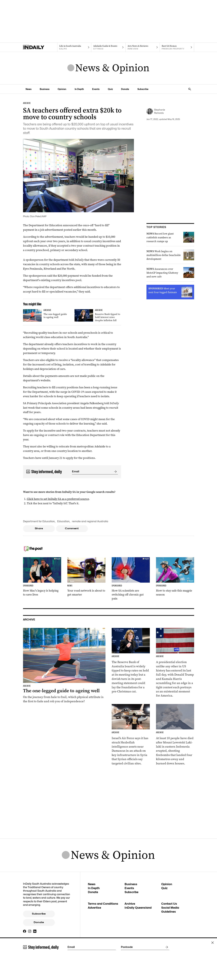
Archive (130, 903)
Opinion (62, 89)
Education (63, 521)
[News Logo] (108, 68)
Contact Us (169, 903)
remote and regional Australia (90, 521)
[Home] (40, 47)
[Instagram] (29, 931)
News (28, 89)
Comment (72, 528)
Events (95, 89)
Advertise (94, 907)
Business (44, 89)
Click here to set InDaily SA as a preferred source (58, 499)
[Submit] (115, 471)
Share (39, 528)
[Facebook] (24, 931)
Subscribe (142, 89)
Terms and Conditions (103, 903)
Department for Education (39, 521)
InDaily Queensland (138, 907)
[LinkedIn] (34, 931)
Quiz (110, 89)
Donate (125, 89)
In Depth (79, 89)
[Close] (212, 942)
